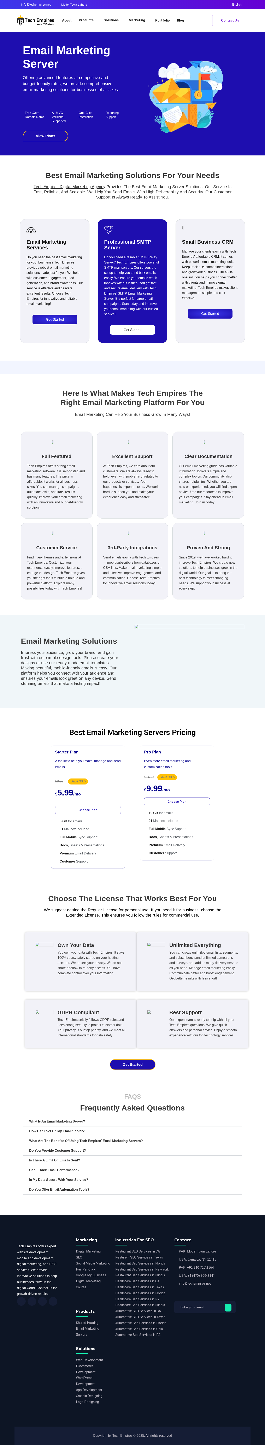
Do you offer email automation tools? (59, 1189)
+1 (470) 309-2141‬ (201, 1276)
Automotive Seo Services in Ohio (139, 1329)
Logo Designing (87, 1402)
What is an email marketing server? (57, 1121)
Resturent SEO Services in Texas (139, 1257)
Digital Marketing (88, 1251)
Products (86, 20)
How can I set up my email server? (57, 1131)
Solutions (111, 20)
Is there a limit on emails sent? (54, 1160)
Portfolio (162, 20)
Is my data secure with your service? (58, 1180)
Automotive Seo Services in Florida (140, 1323)
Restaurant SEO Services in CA (137, 1251)
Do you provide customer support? (57, 1150)
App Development (89, 1390)
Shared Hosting (87, 1323)
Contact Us (230, 20)
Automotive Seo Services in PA (137, 1335)
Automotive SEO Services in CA (138, 1311)
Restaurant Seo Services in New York (142, 1269)
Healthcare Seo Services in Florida (140, 1293)
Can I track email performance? (54, 1170)
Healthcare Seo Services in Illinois (140, 1305)
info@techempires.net (36, 4)
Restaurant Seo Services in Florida (140, 1263)
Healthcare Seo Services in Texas (139, 1287)
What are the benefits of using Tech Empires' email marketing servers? (86, 1141)
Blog (180, 20)
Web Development (89, 1360)
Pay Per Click (85, 1269)
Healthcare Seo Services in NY (137, 1299)
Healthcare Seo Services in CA (137, 1281)
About (67, 20)
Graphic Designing (89, 1396)
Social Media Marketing (93, 1263)
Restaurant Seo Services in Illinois (140, 1275)
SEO (79, 1257)
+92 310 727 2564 (200, 1267)
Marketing (137, 20)
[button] (132, 1121)
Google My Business (91, 1275)
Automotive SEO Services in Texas (140, 1317)
